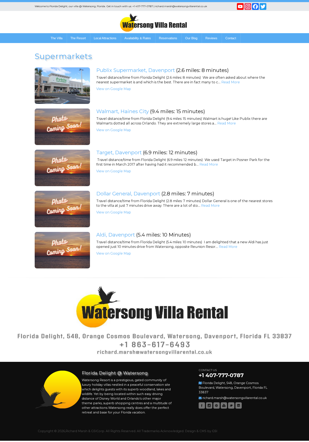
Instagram (209, 405)
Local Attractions (105, 38)
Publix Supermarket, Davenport (135, 70)
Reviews (211, 38)
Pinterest (216, 405)
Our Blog (191, 38)
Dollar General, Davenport (128, 194)
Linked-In (238, 405)
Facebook (202, 405)
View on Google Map (113, 89)
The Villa (56, 38)
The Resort (78, 38)
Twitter (231, 405)
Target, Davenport (119, 152)
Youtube (224, 405)
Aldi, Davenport (115, 235)
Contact (230, 38)
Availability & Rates (137, 38)
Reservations (168, 38)
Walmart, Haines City (122, 111)
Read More (230, 82)
